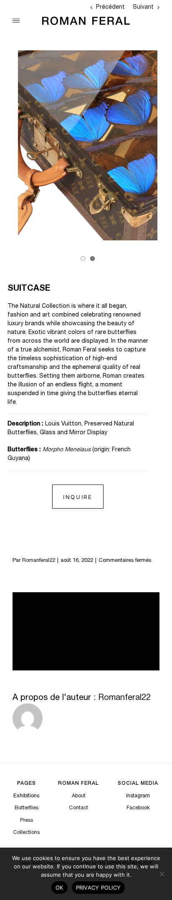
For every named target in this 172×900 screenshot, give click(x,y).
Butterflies (26, 808)
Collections (26, 833)
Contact (78, 808)
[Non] (161, 874)
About (79, 796)
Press (26, 820)
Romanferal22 (38, 561)
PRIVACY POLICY (98, 887)
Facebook (138, 808)
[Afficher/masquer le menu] (16, 21)
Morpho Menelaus (67, 450)
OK (59, 887)
